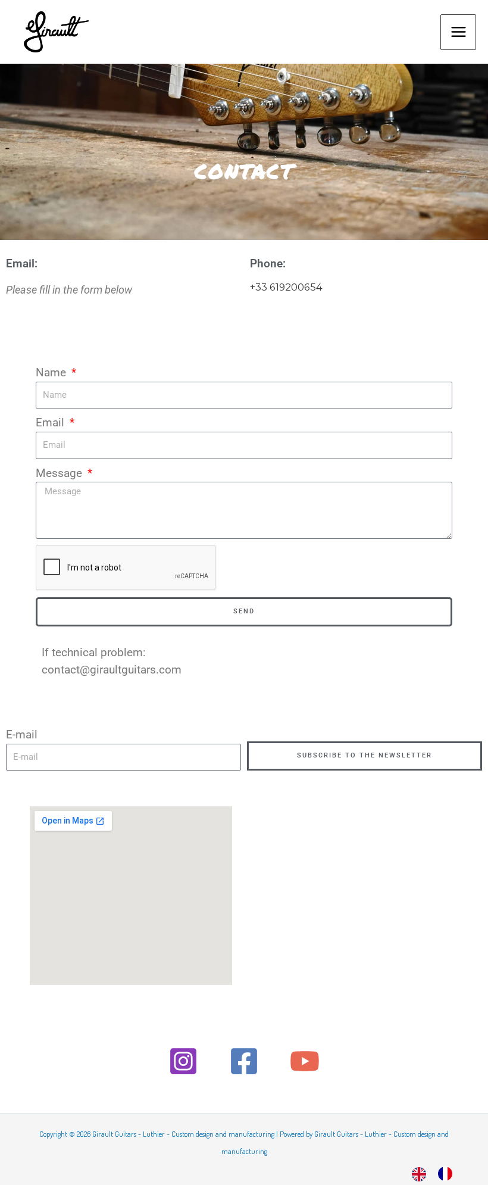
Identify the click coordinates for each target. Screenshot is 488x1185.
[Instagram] (183, 1061)
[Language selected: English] (438, 1172)
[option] (448, 1174)
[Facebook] (244, 1061)
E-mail (21, 734)
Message (60, 473)
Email (51, 422)
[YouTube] (305, 1061)
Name (52, 372)
